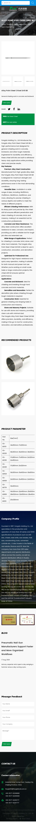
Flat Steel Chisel (10, 116)
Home (3, 24)
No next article (10, 122)
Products (10, 24)
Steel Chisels (18, 24)
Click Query (6, 744)
